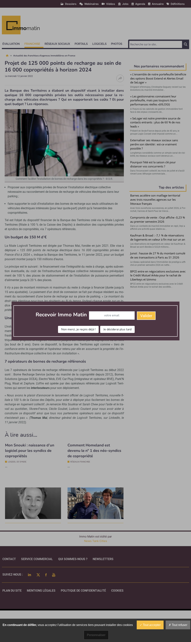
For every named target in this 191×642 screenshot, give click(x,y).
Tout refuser (179, 625)
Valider (146, 316)
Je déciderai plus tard (117, 329)
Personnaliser (96, 635)
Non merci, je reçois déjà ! (78, 329)
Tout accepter (151, 625)
